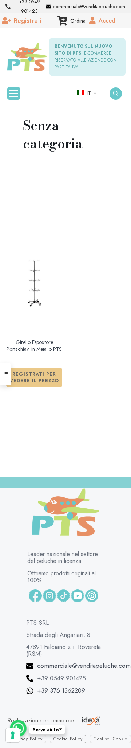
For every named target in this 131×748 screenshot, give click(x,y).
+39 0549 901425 (61, 678)
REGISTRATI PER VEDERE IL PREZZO (34, 377)
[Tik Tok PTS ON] (63, 595)
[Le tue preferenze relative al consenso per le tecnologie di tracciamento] (13, 735)
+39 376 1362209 (61, 690)
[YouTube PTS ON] (77, 595)
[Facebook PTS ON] (35, 595)
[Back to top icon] (109, 730)
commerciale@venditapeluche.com (84, 665)
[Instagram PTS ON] (49, 595)
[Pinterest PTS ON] (91, 595)
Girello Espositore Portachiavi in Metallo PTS (34, 346)
